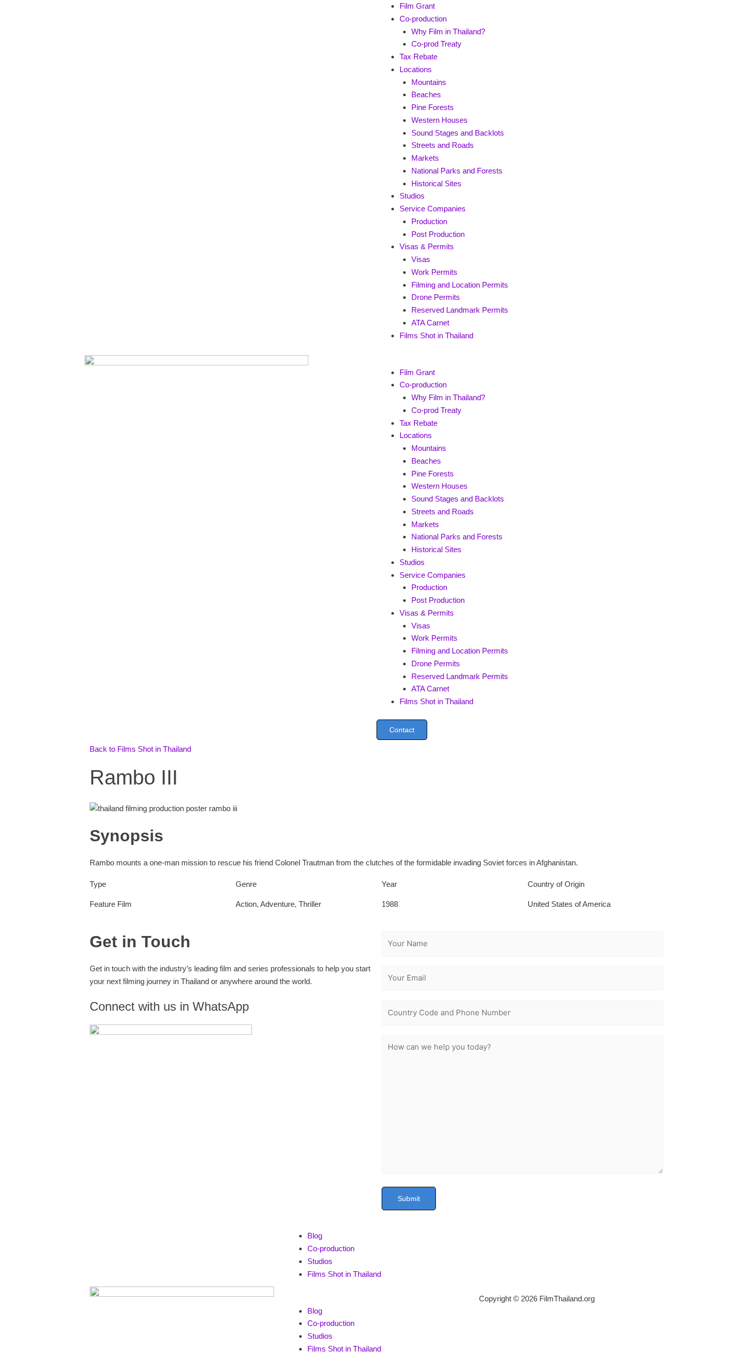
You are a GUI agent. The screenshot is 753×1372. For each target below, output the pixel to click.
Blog (314, 1235)
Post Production (438, 234)
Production (429, 221)
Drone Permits (435, 297)
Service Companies (433, 208)
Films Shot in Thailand (436, 335)
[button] (522, 360)
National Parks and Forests (457, 170)
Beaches (426, 94)
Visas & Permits (427, 246)
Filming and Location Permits (459, 284)
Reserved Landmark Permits (459, 310)
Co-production (423, 18)
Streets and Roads (442, 145)
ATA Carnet (430, 322)
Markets (425, 158)
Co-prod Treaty (436, 43)
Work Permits (434, 272)
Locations (416, 69)
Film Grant (417, 6)
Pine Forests (432, 107)
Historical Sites (436, 183)
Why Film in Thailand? (448, 31)
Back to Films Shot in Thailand (140, 749)
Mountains (428, 82)
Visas (420, 259)
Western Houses (439, 120)
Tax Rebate (418, 56)
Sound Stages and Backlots (457, 132)
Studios (412, 195)
